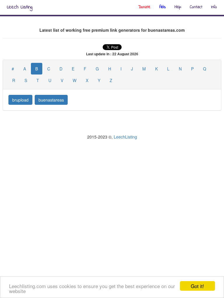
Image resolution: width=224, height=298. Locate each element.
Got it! (197, 286)
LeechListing (125, 137)
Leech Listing (19, 7)
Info (214, 7)
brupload (20, 100)
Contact (196, 7)
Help (177, 7)
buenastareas (51, 100)
